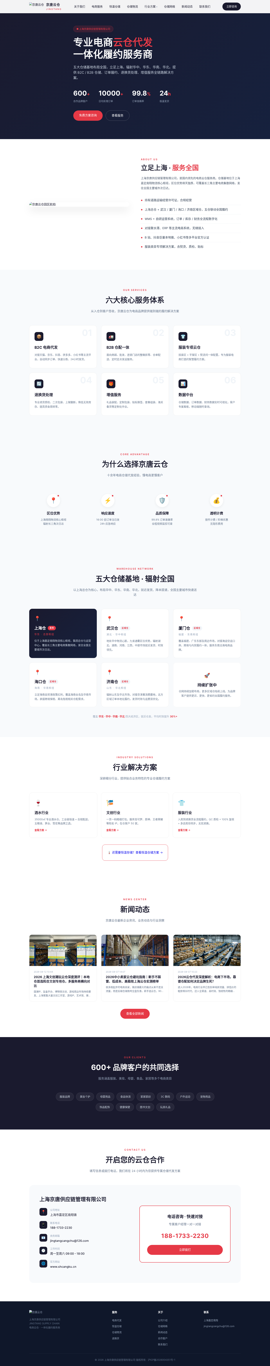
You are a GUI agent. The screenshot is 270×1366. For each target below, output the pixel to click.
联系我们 (204, 6)
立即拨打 (185, 1250)
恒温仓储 (114, 6)
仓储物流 (132, 6)
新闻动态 (187, 6)
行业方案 (150, 6)
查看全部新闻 (135, 1013)
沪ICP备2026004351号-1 (161, 1359)
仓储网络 (169, 6)
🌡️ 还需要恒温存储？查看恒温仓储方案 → (135, 852)
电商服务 (97, 6)
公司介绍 (163, 1320)
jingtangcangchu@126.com (219, 1326)
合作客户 (163, 1338)
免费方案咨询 (88, 115)
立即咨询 (231, 6)
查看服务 (117, 115)
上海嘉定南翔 (211, 1320)
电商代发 (117, 1320)
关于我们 (79, 6)
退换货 (115, 1338)
